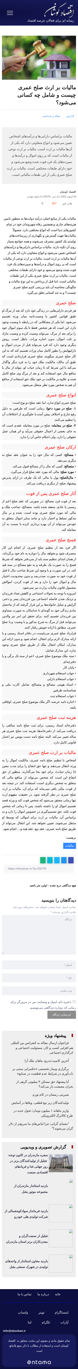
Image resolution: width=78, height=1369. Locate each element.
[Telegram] (48, 1322)
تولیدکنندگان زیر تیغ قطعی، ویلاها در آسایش (40, 1102)
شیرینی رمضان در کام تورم (51, 1094)
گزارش (70, 116)
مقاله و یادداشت (51, 116)
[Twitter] (44, 1312)
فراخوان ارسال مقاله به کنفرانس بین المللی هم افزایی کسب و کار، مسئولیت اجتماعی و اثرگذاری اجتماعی (42, 1047)
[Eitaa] (32, 1322)
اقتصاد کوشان (68, 191)
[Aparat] (67, 1322)
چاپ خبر (67, 203)
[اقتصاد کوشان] (59, 9)
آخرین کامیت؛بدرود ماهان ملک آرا (46, 1060)
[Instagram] (64, 1312)
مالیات (69, 845)
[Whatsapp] (25, 1312)
